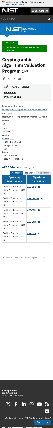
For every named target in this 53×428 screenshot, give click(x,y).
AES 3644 (8, 167)
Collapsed (17, 172)
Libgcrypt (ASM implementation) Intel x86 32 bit (24, 109)
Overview (10, 92)
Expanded (30, 172)
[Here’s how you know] (26, 3)
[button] (39, 187)
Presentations (12, 97)
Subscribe (42, 422)
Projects (10, 42)
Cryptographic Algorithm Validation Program (23, 49)
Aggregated (43, 172)
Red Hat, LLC (8, 138)
